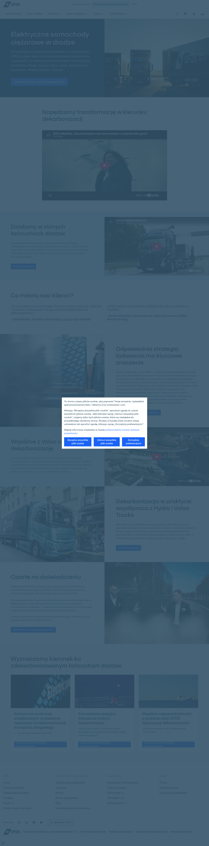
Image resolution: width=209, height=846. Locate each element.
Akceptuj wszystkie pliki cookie (77, 442)
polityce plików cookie (117, 429)
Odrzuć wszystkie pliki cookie (106, 442)
